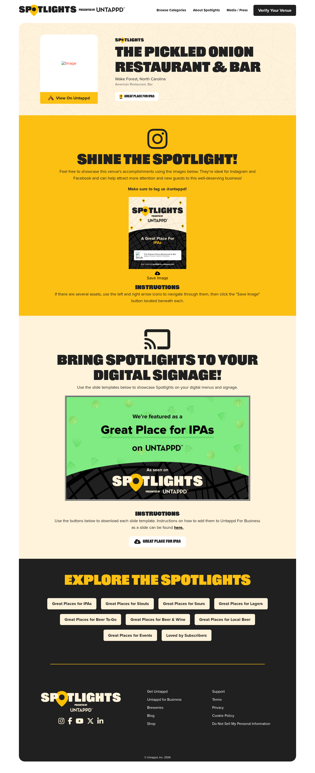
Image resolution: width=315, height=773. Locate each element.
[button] (171, 10)
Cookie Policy (223, 715)
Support (218, 691)
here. (179, 527)
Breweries (155, 707)
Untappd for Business (164, 699)
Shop (151, 723)
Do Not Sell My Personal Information (241, 723)
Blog (151, 715)
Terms (217, 699)
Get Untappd (157, 691)
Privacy (218, 707)
